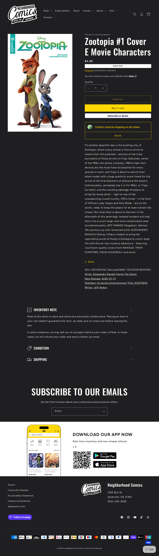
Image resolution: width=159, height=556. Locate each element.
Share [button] (91, 261)
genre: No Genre (126, 274)
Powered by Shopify (93, 548)
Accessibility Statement (20, 495)
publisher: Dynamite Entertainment (106, 283)
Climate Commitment (19, 501)
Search (11, 485)
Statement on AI (16, 506)
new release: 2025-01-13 (100, 278)
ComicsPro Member (18, 490)
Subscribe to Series (118, 115)
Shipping (89, 70)
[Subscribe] (103, 411)
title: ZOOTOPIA (138, 283)
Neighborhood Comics (74, 548)
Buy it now (118, 108)
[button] (47, 11)
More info (118, 135)
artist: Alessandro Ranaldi (100, 274)
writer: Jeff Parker (96, 287)
